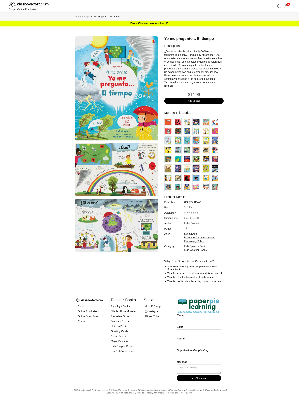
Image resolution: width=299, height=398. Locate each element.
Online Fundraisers (27, 9)
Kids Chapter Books (122, 346)
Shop (12, 9)
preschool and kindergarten (199, 237)
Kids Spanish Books (195, 246)
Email (180, 327)
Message (182, 362)
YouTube (154, 316)
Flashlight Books (120, 306)
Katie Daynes (191, 223)
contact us (208, 281)
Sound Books (118, 336)
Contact (82, 321)
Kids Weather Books (195, 250)
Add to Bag (194, 101)
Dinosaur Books (120, 321)
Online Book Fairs (88, 316)
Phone (181, 338)
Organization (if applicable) (192, 350)
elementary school (194, 241)
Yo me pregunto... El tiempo (105, 16)
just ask (218, 273)
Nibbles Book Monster (123, 311)
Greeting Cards (119, 331)
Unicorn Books (119, 326)
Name (180, 315)
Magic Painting (119, 341)
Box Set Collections (122, 351)
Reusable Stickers (121, 316)
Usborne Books (192, 202)
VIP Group (155, 306)
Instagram (154, 311)
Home (78, 16)
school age (190, 233)
